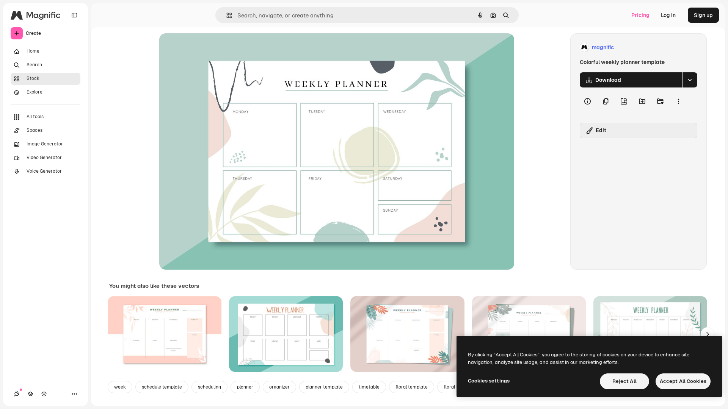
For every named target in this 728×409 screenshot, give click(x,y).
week (120, 387)
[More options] (678, 101)
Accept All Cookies (683, 381)
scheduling (209, 387)
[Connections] (17, 394)
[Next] (707, 334)
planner (245, 387)
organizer (279, 387)
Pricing (640, 15)
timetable (369, 387)
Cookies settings (489, 381)
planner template (324, 387)
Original (207, 47)
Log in (668, 15)
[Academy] (30, 394)
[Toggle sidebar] (74, 15)
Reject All (624, 381)
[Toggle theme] (44, 394)
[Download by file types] (689, 79)
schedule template (162, 387)
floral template (411, 387)
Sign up (703, 15)
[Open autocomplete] (226, 15)
